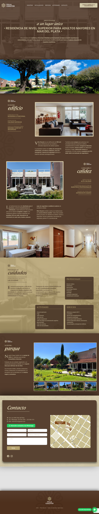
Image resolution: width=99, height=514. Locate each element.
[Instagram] (12, 456)
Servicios (48, 5)
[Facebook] (8, 456)
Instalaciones (39, 5)
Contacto (64, 5)
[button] (2, 241)
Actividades (56, 5)
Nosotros (30, 5)
